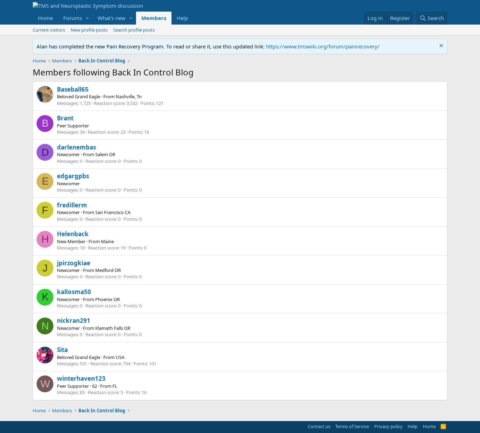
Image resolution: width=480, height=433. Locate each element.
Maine (107, 241)
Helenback (73, 234)
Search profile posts (134, 30)
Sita (62, 350)
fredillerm (72, 205)
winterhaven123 (81, 378)
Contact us (319, 426)
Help (182, 17)
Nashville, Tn (129, 96)
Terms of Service (352, 426)
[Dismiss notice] (440, 46)
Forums (72, 17)
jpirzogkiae (73, 263)
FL (114, 386)
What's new (111, 17)
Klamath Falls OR (112, 328)
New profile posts (89, 30)
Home (45, 17)
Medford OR (108, 270)
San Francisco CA (112, 212)
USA (120, 357)
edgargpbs (73, 176)
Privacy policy (388, 426)
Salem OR (105, 154)
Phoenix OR (107, 299)
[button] (87, 18)
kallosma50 (74, 292)
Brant (65, 118)
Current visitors (49, 30)
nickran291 (73, 321)
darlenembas (76, 147)
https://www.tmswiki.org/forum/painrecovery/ (323, 46)
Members (153, 17)
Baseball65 (73, 89)
